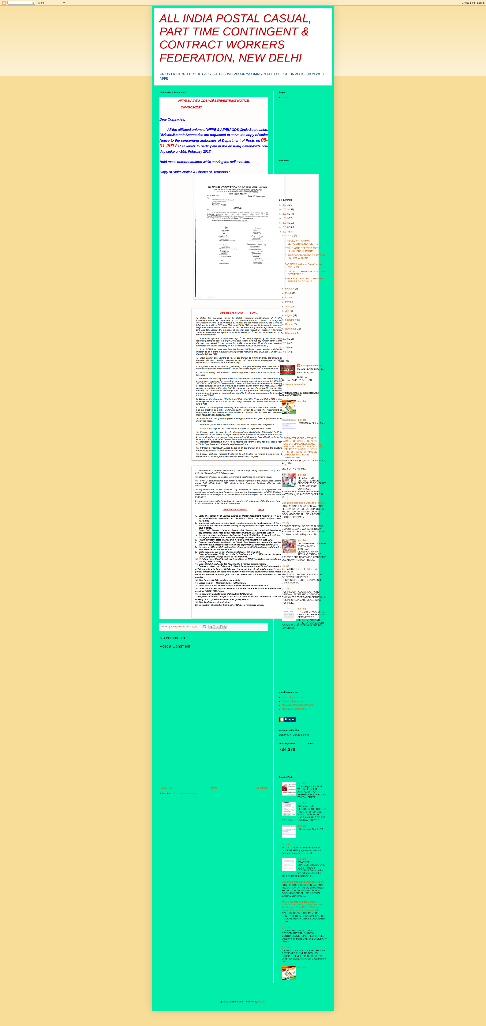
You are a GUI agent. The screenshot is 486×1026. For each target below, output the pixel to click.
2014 (285, 218)
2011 (285, 205)
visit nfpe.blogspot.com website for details (303, 503)
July (287, 311)
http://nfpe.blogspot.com (294, 709)
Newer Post (166, 788)
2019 (285, 343)
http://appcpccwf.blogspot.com (297, 705)
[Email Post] (204, 626)
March (288, 293)
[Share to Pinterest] (225, 627)
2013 (285, 214)
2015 (285, 222)
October (289, 324)
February (290, 288)
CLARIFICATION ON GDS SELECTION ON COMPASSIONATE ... (305, 256)
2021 (285, 352)
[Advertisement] (213, 758)
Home (214, 788)
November (291, 328)
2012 (285, 209)
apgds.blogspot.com (292, 697)
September (291, 320)
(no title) (301, 401)
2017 (285, 231)
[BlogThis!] (214, 627)
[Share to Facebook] (221, 627)
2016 (285, 227)
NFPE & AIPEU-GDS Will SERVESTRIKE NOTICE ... (301, 242)
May (287, 302)
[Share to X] (217, 627)
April (287, 297)
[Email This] (210, 627)
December (291, 333)
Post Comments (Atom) (185, 793)
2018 (285, 339)
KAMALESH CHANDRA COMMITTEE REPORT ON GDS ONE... (304, 280)
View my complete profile (292, 384)
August (289, 315)
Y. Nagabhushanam (311, 365)
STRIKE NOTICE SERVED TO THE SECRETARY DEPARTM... (303, 249)
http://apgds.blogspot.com (295, 701)
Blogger (262, 1001)
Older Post (261, 788)
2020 (285, 347)
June (288, 306)
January (289, 235)
